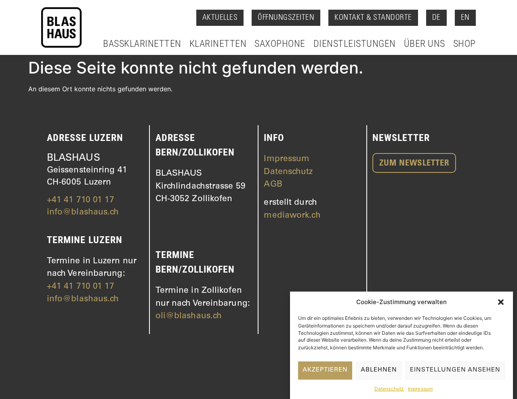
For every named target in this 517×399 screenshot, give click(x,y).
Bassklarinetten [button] (142, 43)
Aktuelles (220, 18)
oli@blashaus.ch (189, 316)
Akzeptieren (325, 370)
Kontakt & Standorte (373, 18)
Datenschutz (389, 389)
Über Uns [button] (424, 43)
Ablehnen (379, 370)
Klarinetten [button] (218, 43)
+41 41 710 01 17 (81, 200)
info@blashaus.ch (83, 212)
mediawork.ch (292, 216)
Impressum (420, 389)
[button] (501, 302)
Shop (464, 43)
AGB (273, 185)
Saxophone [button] (279, 43)
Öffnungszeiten (286, 18)
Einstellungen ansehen (455, 370)
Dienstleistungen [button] (354, 43)
